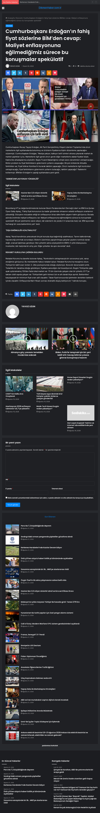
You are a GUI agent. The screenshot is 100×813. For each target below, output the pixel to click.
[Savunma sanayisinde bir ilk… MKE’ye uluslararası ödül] (12, 572)
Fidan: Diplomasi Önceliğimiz (34, 656)
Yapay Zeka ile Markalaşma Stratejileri (38, 689)
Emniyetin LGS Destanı (31, 645)
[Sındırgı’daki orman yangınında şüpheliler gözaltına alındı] (12, 540)
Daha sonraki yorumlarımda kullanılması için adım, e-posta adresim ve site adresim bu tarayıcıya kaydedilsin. (51, 498)
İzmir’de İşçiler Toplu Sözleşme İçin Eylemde (40, 721)
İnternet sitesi (57, 489)
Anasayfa (11, 18)
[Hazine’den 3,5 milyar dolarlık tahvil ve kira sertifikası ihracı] (12, 195)
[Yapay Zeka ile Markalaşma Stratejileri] (58, 195)
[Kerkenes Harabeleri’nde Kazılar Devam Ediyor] (12, 550)
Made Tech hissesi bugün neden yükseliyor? (47, 407)
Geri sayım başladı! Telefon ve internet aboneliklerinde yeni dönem (80, 425)
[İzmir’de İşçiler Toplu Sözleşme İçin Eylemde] (12, 725)
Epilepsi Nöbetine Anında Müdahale (36, 711)
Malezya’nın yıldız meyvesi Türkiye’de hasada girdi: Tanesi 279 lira (50, 602)
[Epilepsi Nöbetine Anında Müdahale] (12, 714)
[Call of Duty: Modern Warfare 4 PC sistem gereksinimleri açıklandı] (12, 627)
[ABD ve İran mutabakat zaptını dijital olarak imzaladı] (12, 703)
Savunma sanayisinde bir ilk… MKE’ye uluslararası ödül (45, 569)
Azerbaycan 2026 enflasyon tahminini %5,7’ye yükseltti (18, 407)
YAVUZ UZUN (15, 66)
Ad (7, 479)
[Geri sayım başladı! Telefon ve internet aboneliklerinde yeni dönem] (80, 413)
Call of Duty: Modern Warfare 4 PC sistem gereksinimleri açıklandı (50, 623)
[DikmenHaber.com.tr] (50, 7)
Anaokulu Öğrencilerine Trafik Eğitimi (37, 667)
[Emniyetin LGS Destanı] (12, 648)
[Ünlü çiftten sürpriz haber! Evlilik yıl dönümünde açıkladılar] (12, 561)
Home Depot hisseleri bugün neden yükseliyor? (79, 378)
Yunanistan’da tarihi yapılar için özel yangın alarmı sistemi (47, 613)
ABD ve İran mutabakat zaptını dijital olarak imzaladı (44, 700)
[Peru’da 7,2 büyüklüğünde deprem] (12, 529)
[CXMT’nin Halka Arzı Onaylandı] (19, 384)
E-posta (9, 489)
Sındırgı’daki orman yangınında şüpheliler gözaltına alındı (47, 536)
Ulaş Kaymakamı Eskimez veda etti (36, 678)
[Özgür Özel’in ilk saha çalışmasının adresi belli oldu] (12, 583)
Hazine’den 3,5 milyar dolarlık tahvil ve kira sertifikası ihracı (47, 591)
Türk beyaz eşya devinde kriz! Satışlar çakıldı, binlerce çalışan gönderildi (49, 396)
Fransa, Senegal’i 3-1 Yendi (33, 634)
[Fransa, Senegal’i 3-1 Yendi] (12, 638)
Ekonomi (19, 18)
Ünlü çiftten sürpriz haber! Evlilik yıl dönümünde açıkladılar (47, 558)
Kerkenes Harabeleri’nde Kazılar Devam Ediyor (37, 2)
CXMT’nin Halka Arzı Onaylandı (14, 395)
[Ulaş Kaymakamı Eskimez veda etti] (12, 681)
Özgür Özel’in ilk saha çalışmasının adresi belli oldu (43, 580)
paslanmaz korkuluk (50, 745)
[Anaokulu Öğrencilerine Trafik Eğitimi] (12, 670)
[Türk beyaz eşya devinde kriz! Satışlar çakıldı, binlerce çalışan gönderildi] (50, 384)
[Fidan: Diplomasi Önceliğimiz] (12, 659)
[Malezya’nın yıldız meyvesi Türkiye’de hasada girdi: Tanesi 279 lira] (12, 605)
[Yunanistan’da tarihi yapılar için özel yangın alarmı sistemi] (12, 616)
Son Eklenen (50, 517)
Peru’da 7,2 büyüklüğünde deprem (36, 526)
